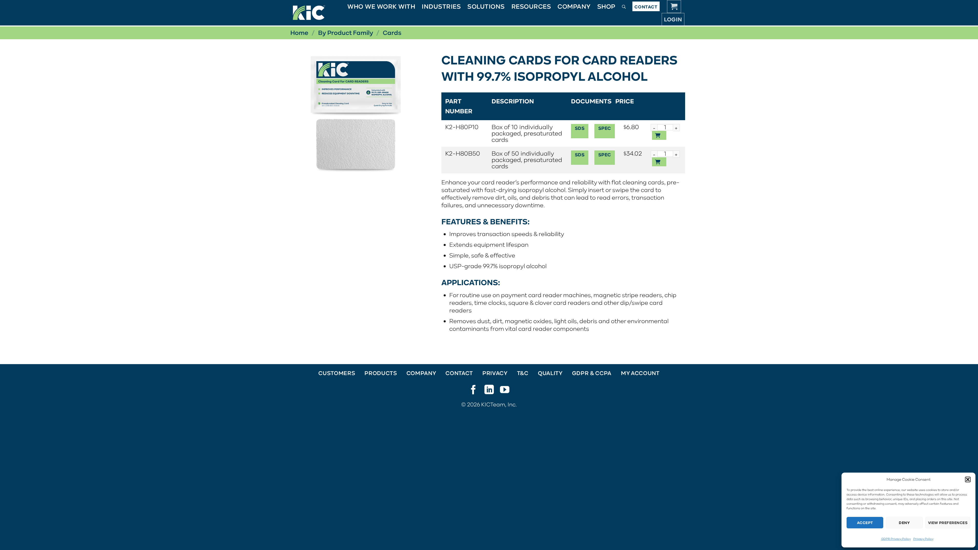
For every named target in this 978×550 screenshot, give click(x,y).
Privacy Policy (923, 539)
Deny (904, 522)
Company (574, 6)
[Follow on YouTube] (505, 391)
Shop (606, 6)
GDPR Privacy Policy (896, 539)
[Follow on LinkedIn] (489, 391)
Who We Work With (381, 6)
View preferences (948, 522)
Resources (531, 6)
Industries (441, 6)
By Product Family (345, 33)
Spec (604, 128)
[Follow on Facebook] (473, 391)
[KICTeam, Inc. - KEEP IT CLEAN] (309, 13)
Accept (865, 522)
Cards (392, 33)
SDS (580, 128)
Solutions (486, 6)
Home (299, 33)
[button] (967, 479)
